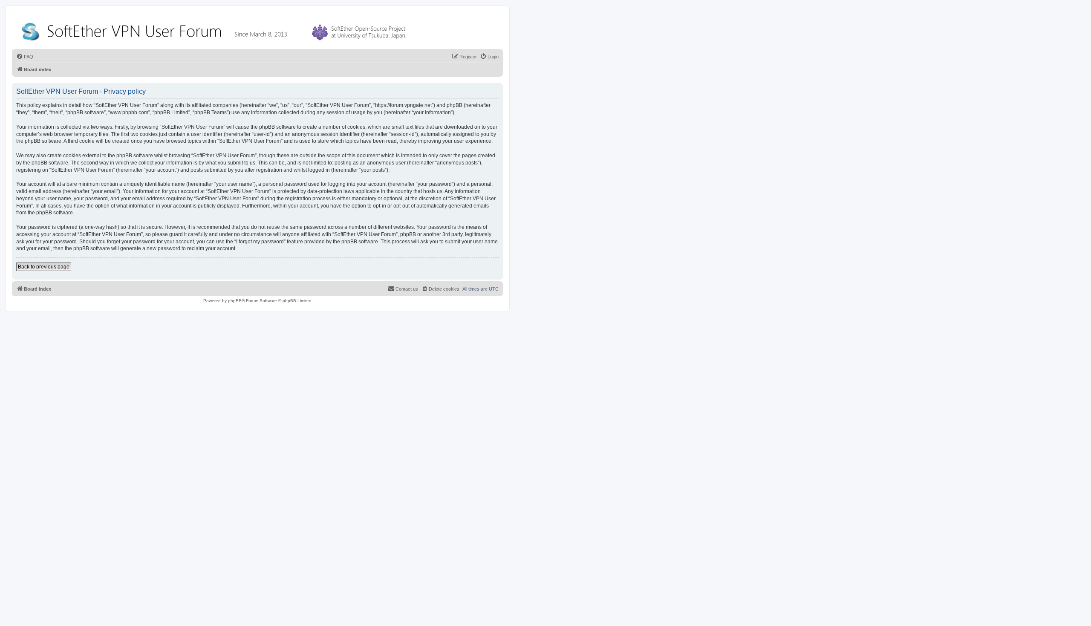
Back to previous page (43, 267)
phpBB (235, 300)
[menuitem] (24, 57)
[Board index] (215, 29)
